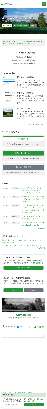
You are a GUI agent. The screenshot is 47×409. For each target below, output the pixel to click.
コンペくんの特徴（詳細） (36, 124)
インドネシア (36, 246)
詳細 (13, 290)
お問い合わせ (33, 290)
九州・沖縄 (10, 242)
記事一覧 (42, 228)
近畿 (34, 240)
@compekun (10, 326)
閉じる (34, 404)
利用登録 (22, 25)
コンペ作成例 (25, 167)
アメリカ (5, 246)
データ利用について (13, 404)
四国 (3, 242)
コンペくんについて (7, 392)
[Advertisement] (23, 362)
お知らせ (5, 183)
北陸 (25, 240)
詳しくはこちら (38, 263)
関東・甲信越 (17, 240)
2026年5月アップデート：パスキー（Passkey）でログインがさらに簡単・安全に (33, 199)
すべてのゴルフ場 (39, 248)
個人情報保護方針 (20, 392)
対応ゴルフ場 (7, 236)
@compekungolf (25, 327)
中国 (39, 240)
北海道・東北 (6, 240)
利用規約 (30, 392)
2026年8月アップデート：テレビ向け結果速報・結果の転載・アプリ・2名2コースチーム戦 (33, 190)
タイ (11, 246)
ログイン (8, 25)
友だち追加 (40, 327)
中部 (29, 240)
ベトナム (27, 246)
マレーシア (18, 246)
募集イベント (15, 216)
